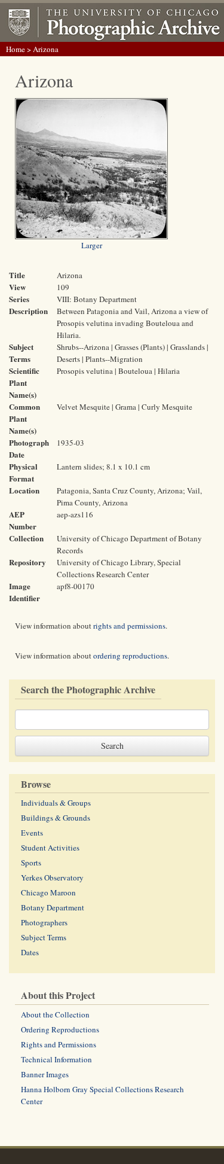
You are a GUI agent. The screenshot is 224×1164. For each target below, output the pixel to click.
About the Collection (55, 1014)
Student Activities (50, 847)
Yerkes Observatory (52, 877)
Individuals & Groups (56, 802)
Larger (91, 245)
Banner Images (45, 1074)
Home (15, 49)
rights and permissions (129, 625)
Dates (30, 952)
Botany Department (52, 907)
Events (32, 832)
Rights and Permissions (58, 1044)
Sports (31, 862)
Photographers (44, 922)
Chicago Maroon (48, 892)
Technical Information (56, 1059)
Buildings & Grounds (55, 817)
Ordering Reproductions (60, 1029)
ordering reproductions (130, 655)
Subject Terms (43, 937)
